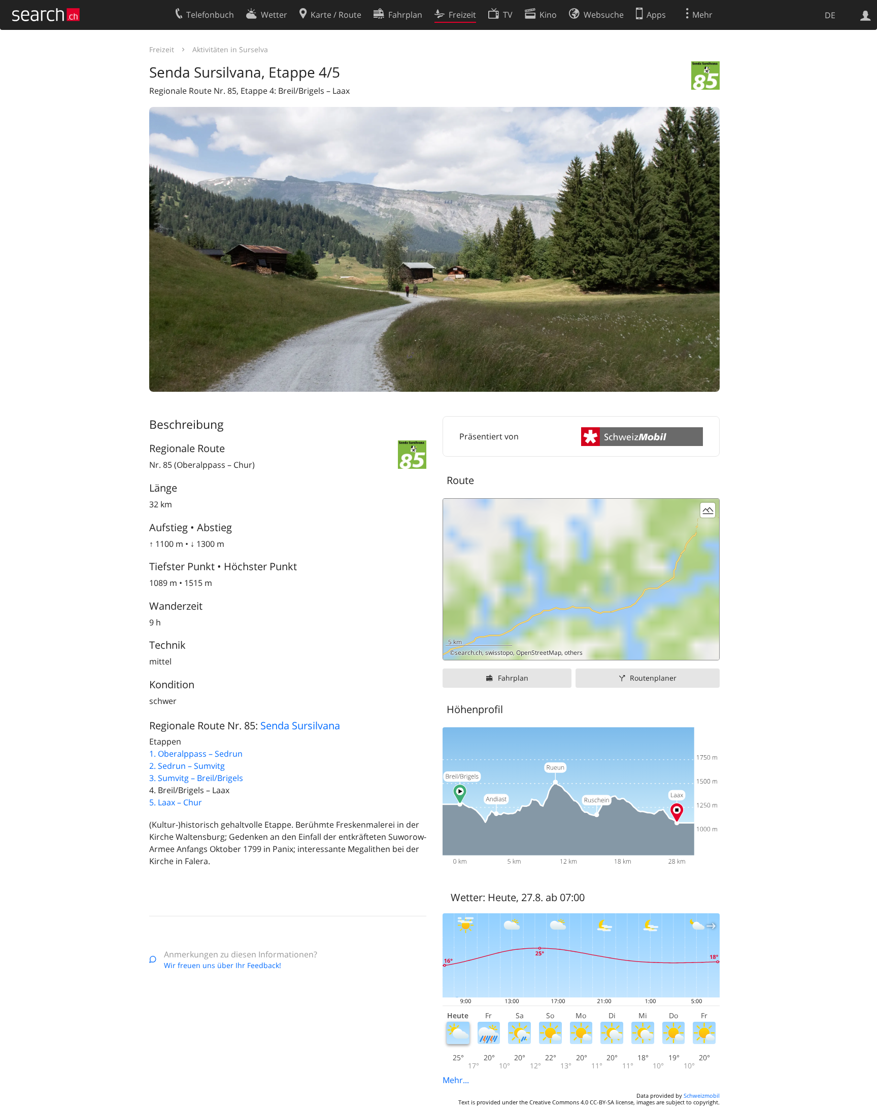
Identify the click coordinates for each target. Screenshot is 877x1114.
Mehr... (456, 1080)
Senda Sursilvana (300, 725)
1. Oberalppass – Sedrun (196, 753)
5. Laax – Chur (175, 802)
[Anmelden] (865, 14)
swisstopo (499, 652)
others (573, 652)
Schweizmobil (702, 1095)
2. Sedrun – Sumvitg (187, 765)
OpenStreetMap (538, 652)
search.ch (468, 652)
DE (830, 15)
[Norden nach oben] (707, 648)
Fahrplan (513, 678)
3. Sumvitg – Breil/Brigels (196, 778)
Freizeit (161, 49)
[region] (581, 579)
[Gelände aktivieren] (707, 510)
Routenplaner (653, 678)
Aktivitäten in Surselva (230, 49)
